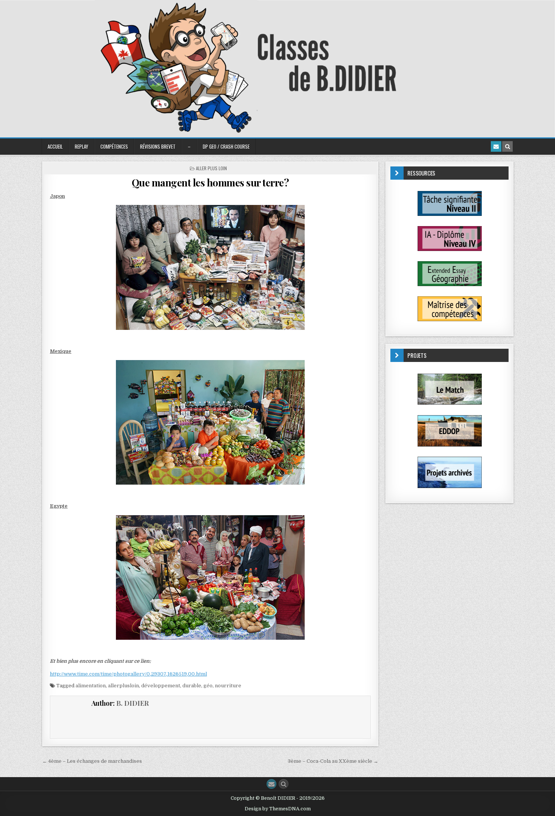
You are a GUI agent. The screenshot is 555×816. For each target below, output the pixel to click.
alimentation (91, 685)
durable (191, 685)
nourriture (228, 685)
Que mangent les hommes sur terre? (210, 182)
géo (208, 685)
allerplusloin (123, 685)
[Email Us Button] (271, 784)
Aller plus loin (211, 168)
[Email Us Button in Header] (496, 146)
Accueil (55, 146)
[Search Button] (283, 784)
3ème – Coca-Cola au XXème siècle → (333, 761)
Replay (81, 146)
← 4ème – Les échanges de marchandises (92, 761)
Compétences (114, 146)
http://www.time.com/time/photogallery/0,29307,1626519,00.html (128, 674)
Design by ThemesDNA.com (278, 808)
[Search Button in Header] (507, 146)
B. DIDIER (132, 703)
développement (160, 685)
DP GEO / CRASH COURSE (226, 146)
